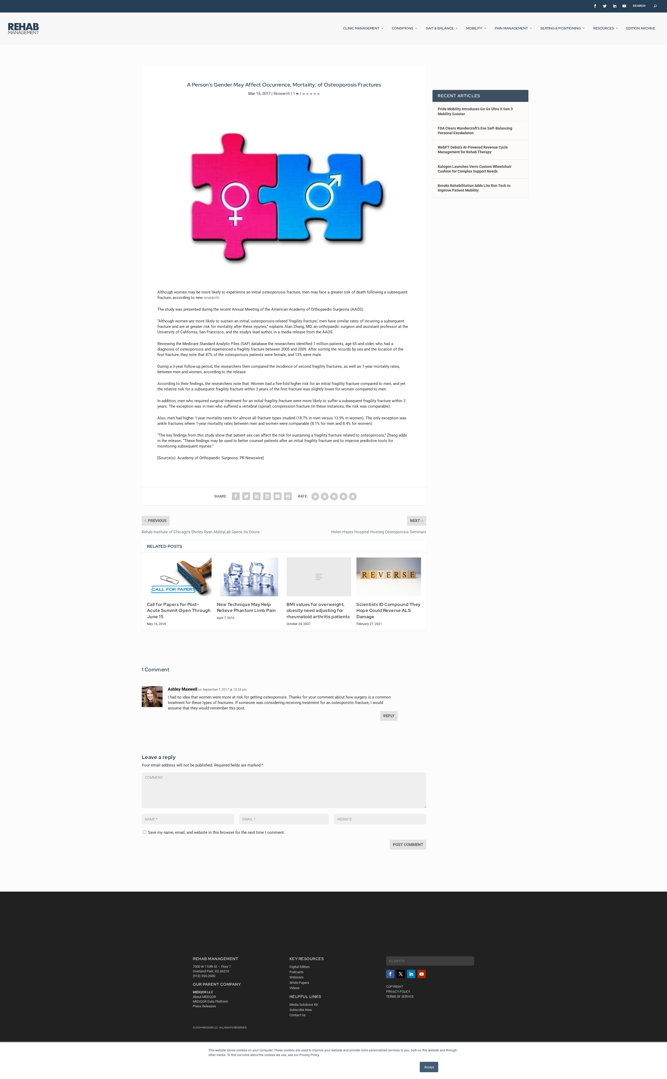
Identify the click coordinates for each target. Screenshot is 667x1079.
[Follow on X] (401, 974)
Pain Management (511, 28)
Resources (603, 28)
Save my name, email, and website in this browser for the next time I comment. (216, 832)
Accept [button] (429, 1067)
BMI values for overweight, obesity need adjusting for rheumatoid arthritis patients (318, 611)
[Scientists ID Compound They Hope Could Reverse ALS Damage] (388, 576)
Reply (388, 716)
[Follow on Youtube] (421, 974)
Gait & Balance (440, 28)
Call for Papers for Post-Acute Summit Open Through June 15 (179, 611)
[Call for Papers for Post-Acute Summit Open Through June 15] (179, 576)
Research (282, 93)
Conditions (402, 28)
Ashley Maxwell (182, 689)
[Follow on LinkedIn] (411, 974)
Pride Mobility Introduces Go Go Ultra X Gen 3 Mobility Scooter (475, 111)
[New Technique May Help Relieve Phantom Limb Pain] (249, 576)
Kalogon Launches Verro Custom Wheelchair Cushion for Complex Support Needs (474, 168)
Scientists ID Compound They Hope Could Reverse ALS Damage (388, 611)
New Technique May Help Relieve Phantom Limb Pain (246, 608)
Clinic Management (361, 28)
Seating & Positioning (560, 28)
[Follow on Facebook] (390, 974)
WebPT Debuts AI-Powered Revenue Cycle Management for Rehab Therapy (473, 149)
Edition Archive (640, 28)
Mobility (474, 28)
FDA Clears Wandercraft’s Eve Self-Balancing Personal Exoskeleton (475, 130)
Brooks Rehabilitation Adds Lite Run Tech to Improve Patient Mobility (474, 187)
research (211, 297)
